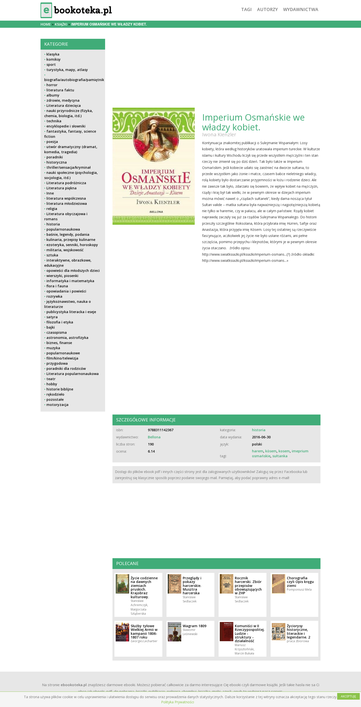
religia (51, 208)
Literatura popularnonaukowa (72, 373)
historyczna (56, 162)
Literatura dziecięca (63, 105)
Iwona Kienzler (219, 134)
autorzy (267, 9)
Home (46, 24)
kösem (271, 451)
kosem (284, 451)
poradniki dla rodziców (66, 368)
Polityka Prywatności (177, 702)
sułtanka (280, 456)
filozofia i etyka (59, 322)
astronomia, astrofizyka (67, 337)
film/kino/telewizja (62, 358)
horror (51, 85)
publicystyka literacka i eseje (71, 311)
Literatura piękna (61, 188)
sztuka (52, 255)
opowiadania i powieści (66, 291)
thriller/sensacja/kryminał (68, 167)
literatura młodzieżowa (66, 203)
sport (51, 64)
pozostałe (55, 399)
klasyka (52, 54)
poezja (52, 141)
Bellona (154, 437)
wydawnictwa (300, 9)
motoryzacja (57, 404)
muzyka (53, 348)
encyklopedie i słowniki (65, 126)
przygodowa (57, 363)
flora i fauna (57, 286)
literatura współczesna (66, 198)
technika (53, 121)
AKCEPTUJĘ (348, 696)
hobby (51, 384)
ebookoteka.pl (74, 684)
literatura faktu (60, 90)
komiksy (53, 59)
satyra (52, 317)
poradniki (54, 157)
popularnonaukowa (63, 229)
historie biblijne (59, 389)
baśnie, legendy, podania (67, 234)
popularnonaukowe (63, 353)
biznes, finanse (59, 342)
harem (257, 451)
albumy (52, 95)
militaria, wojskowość (64, 250)
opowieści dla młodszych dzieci (73, 270)
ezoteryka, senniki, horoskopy (72, 244)
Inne (50, 193)
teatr (51, 378)
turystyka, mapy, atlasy (67, 69)
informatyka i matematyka (70, 280)
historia (53, 224)
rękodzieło (55, 394)
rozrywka (54, 296)
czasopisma (56, 332)
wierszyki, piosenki (62, 275)
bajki (50, 327)
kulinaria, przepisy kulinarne (70, 239)
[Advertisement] (73, 450)
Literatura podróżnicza (66, 182)
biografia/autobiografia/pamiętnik (74, 79)
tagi (246, 9)
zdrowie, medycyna (63, 100)
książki (61, 24)
